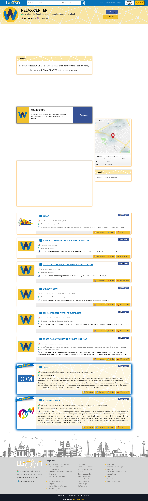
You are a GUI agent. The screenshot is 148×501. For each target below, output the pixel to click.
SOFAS (46, 216)
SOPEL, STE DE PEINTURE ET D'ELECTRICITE (62, 313)
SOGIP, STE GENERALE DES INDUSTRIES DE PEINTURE (66, 240)
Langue (119, 3)
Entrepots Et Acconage (115, 467)
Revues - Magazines (114, 481)
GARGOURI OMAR (50, 289)
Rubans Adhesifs (113, 469)
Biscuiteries (52, 474)
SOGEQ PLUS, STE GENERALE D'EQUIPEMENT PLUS (65, 339)
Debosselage (82, 484)
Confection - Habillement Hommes (60, 472)
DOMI (45, 367)
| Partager (83, 115)
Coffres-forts (82, 486)
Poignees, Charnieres (56, 491)
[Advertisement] (74, 40)
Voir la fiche (100, 232)
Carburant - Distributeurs (86, 479)
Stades (109, 476)
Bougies (51, 484)
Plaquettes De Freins (56, 481)
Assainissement (83, 481)
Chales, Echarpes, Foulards (58, 486)
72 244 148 (29, 18)
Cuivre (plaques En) (84, 474)
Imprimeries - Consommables (59, 464)
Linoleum (110, 464)
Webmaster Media (78, 499)
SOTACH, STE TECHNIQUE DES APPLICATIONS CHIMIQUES (68, 264)
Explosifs (110, 479)
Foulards (81, 472)
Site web (102, 392)
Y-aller (110, 17)
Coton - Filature (83, 464)
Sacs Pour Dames (84, 476)
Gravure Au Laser (55, 488)
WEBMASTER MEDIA (51, 400)
